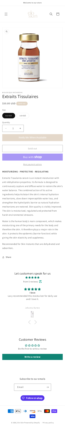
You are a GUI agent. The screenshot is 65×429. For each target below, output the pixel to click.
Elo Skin (20, 423)
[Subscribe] (47, 387)
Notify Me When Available (32, 137)
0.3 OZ (10, 116)
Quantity (6, 122)
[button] (6, 14)
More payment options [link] (32, 164)
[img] (32, 277)
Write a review (32, 356)
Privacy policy (48, 423)
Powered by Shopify (32, 423)
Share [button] (8, 257)
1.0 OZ (24, 116)
